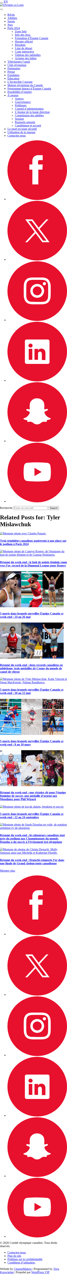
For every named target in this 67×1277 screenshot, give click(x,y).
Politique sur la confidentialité (24, 1259)
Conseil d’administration (29, 108)
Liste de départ (23, 48)
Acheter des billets (25, 58)
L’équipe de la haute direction (32, 112)
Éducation (13, 78)
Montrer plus (7, 870)
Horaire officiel (24, 41)
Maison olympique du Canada (25, 85)
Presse (11, 71)
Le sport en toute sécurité (22, 128)
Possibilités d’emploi (19, 91)
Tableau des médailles (28, 55)
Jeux (10, 24)
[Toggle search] (1, 9)
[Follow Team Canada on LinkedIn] (37, 380)
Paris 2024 (13, 28)
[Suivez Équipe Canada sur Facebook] (37, 199)
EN (6, 1)
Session (19, 118)
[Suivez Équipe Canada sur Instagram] (37, 320)
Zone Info (21, 31)
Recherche (6, 507)
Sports (11, 21)
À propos (12, 95)
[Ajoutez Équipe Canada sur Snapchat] (37, 440)
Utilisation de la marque (21, 132)
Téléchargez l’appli (18, 61)
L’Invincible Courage (20, 81)
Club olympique (16, 65)
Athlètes (12, 18)
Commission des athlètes (29, 115)
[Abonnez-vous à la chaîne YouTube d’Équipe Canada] (37, 501)
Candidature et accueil (28, 125)
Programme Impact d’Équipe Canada (29, 88)
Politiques (20, 105)
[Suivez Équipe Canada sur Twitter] (37, 259)
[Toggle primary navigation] (1, 2)
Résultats (20, 44)
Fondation (13, 75)
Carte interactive (24, 51)
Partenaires (13, 68)
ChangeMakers (23, 1268)
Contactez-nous (16, 135)
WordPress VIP (40, 1272)
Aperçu (19, 98)
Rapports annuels (25, 122)
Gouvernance (23, 102)
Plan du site (14, 1255)
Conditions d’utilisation (21, 1262)
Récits (11, 14)
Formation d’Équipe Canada (31, 38)
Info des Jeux (23, 34)
